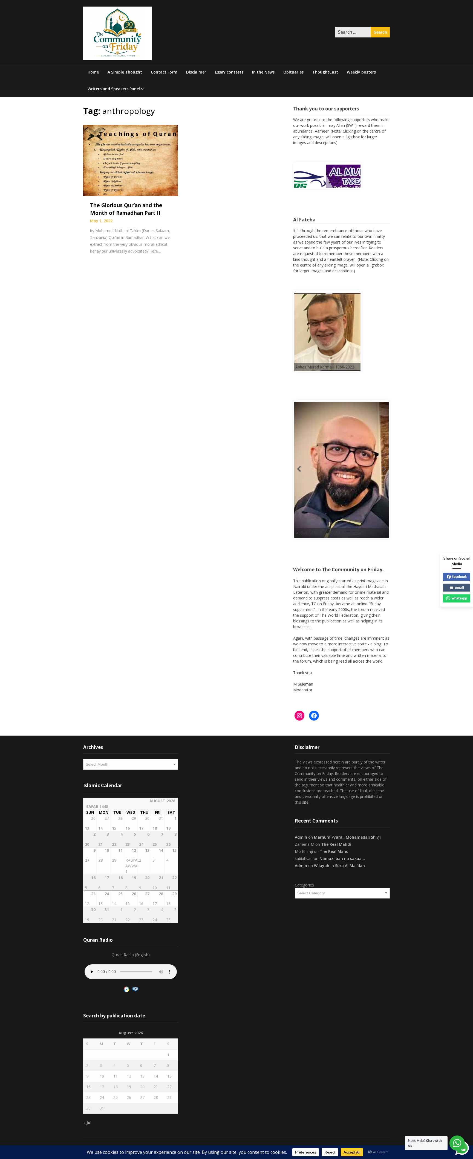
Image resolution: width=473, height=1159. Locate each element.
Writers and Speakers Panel (114, 88)
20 (142, 1086)
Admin (301, 837)
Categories (304, 885)
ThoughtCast (325, 72)
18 (115, 1086)
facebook (459, 576)
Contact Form (164, 72)
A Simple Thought (125, 72)
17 (102, 1086)
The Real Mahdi (336, 844)
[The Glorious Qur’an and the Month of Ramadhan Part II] (130, 160)
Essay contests (229, 72)
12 (129, 1076)
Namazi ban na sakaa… (342, 858)
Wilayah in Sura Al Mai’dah (339, 865)
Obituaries (293, 72)
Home (93, 72)
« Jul (87, 1122)
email (459, 587)
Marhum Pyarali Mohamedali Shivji (347, 837)
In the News (263, 72)
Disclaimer (196, 72)
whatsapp (459, 598)
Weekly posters (361, 72)
